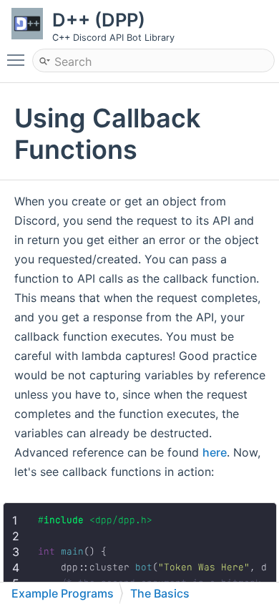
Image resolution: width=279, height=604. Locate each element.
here (214, 452)
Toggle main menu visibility (18, 59)
